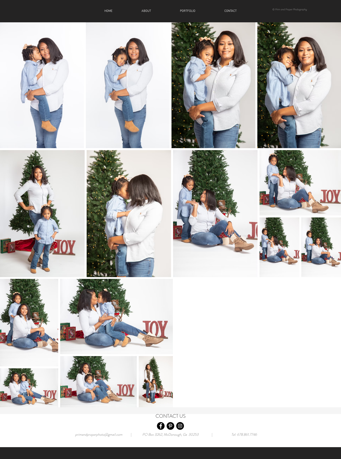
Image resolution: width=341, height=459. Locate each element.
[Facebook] (161, 426)
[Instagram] (180, 426)
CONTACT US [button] (171, 416)
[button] (230, 11)
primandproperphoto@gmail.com (98, 434)
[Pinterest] (170, 426)
